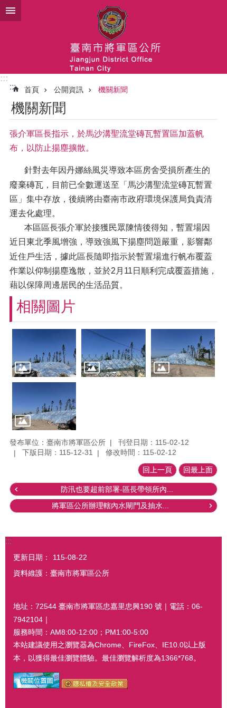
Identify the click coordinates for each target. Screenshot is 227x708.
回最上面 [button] (198, 469)
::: (4, 78)
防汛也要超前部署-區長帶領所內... (117, 489)
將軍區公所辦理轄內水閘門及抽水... (110, 505)
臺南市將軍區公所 (113, 37)
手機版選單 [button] (10, 10)
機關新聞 (113, 89)
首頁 (31, 89)
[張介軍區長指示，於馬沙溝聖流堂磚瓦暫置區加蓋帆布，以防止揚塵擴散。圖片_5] (36, 686)
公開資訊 (68, 89)
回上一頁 (157, 469)
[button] (44, 353)
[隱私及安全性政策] (95, 686)
